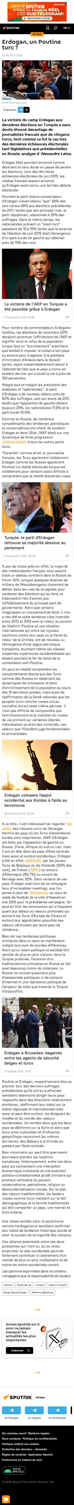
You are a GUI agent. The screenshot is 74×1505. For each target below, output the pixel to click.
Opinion (8, 1284)
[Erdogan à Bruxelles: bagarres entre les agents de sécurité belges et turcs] (37, 1023)
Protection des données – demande (24, 1449)
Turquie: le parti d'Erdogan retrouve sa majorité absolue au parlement (35, 542)
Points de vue (24, 1284)
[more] (67, 317)
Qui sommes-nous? (14, 1433)
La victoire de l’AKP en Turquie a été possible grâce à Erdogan (35, 306)
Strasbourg (39, 893)
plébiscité (33, 860)
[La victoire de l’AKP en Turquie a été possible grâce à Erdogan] (37, 274)
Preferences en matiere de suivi (22, 1460)
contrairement (14, 442)
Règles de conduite (14, 1454)
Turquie (40, 1284)
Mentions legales (39, 1433)
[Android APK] (14, 1470)
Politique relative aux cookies (20, 1444)
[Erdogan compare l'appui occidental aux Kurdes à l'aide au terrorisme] (37, 765)
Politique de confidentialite (40, 1438)
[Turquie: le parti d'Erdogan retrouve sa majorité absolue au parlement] (37, 507)
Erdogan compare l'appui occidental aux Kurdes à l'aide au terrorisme (35, 800)
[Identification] (48, 28)
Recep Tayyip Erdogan (15, 1292)
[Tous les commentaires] (6, 1499)
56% (34, 870)
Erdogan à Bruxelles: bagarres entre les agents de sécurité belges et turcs (33, 1058)
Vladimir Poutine (57, 1284)
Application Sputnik (40, 1454)
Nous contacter (11, 1438)
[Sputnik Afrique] (12, 29)
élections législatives (42, 1292)
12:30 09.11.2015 (12, 55)
